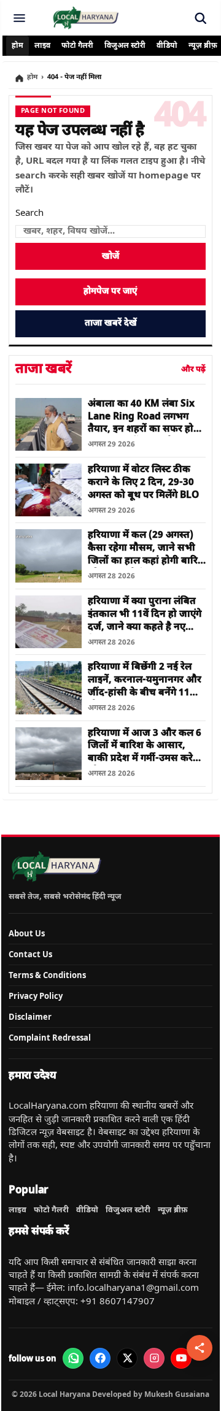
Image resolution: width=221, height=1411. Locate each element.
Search (29, 214)
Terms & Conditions (47, 975)
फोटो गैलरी (77, 46)
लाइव (42, 46)
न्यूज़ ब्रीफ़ (173, 1209)
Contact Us (30, 954)
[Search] (200, 18)
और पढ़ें (193, 369)
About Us (27, 933)
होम (17, 46)
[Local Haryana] (85, 17)
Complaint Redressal (50, 1037)
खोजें (110, 256)
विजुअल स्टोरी (124, 46)
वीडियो (167, 46)
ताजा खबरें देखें (111, 323)
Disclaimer (30, 1016)
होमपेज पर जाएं (110, 291)
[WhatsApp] (73, 1358)
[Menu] (19, 18)
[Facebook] (100, 1358)
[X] (127, 1358)
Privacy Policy (36, 995)
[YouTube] (181, 1358)
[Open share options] (199, 1348)
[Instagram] (154, 1358)
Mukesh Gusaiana (176, 1394)
